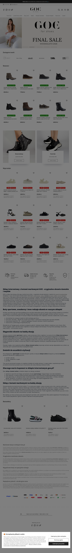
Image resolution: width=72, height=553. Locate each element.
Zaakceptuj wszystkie (58, 543)
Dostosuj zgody (58, 540)
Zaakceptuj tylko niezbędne (58, 536)
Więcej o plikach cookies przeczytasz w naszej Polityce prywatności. (22, 545)
